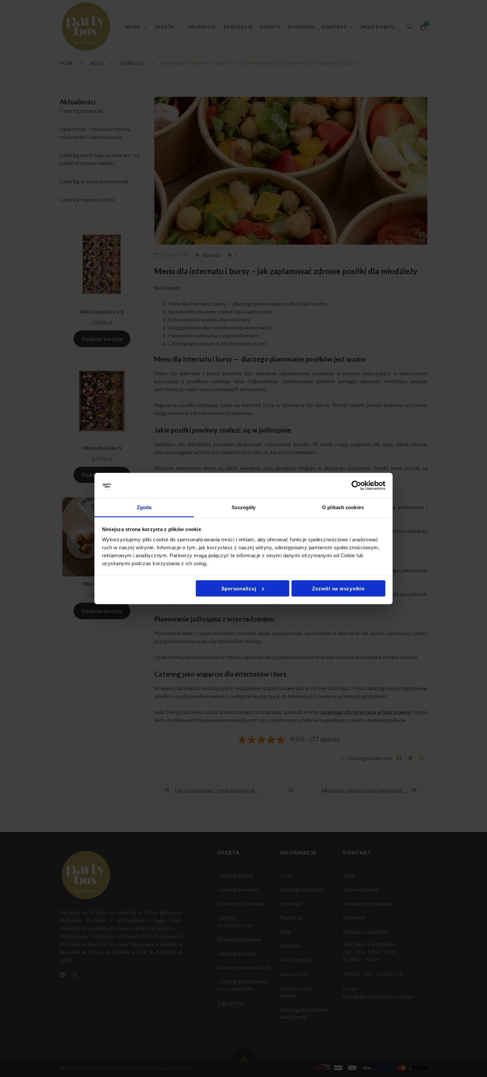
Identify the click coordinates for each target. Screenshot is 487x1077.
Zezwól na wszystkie (338, 588)
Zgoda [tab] (144, 507)
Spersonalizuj (238, 588)
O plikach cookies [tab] (343, 507)
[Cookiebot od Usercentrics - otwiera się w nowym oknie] (356, 486)
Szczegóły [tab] (244, 507)
